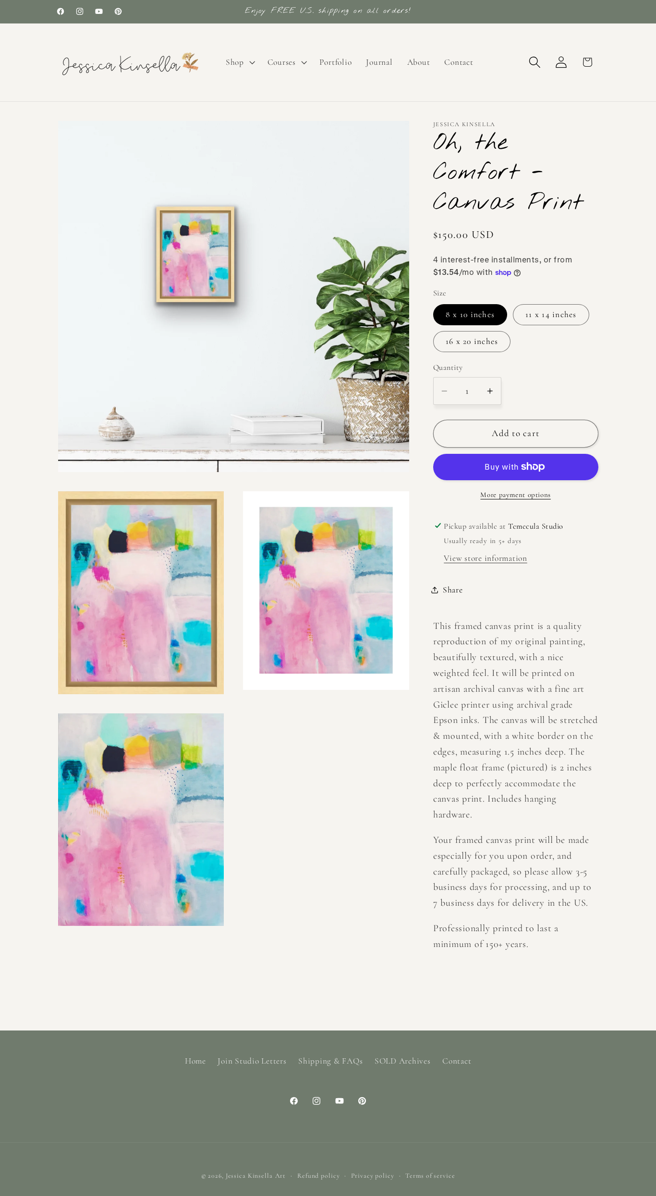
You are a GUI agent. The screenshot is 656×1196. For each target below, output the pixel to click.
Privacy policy (372, 1175)
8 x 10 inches (470, 314)
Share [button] (453, 590)
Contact (456, 1061)
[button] (239, 62)
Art (280, 1175)
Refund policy (318, 1175)
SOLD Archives (403, 1061)
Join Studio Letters (252, 1061)
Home (195, 1061)
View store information (485, 558)
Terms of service (430, 1175)
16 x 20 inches (472, 341)
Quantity (448, 367)
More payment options (515, 494)
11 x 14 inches (551, 314)
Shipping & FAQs (330, 1061)
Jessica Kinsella (249, 1175)
